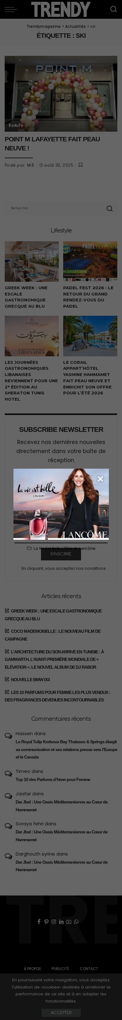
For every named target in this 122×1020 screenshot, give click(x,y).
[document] (61, 510)
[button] (100, 479)
